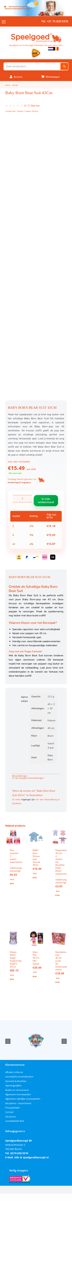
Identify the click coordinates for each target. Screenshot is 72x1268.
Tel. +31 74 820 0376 (54, 21)
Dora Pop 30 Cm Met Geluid (36, 958)
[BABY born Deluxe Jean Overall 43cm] (36, 837)
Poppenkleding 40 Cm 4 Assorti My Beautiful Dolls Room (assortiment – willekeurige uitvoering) (62, 866)
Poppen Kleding (31, 111)
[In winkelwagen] (13, 910)
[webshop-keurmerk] (19, 1176)
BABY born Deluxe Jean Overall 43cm (36, 858)
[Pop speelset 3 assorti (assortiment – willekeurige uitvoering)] (13, 837)
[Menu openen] (3, 22)
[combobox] (32, 66)
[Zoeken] (64, 66)
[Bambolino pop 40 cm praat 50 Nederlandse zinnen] (59, 938)
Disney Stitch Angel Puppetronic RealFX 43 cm (16, 959)
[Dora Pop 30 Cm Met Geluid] (36, 938)
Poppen (20, 111)
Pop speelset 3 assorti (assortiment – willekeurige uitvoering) (16, 861)
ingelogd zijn (28, 799)
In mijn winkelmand (46, 500)
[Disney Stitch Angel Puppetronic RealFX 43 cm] (13, 938)
